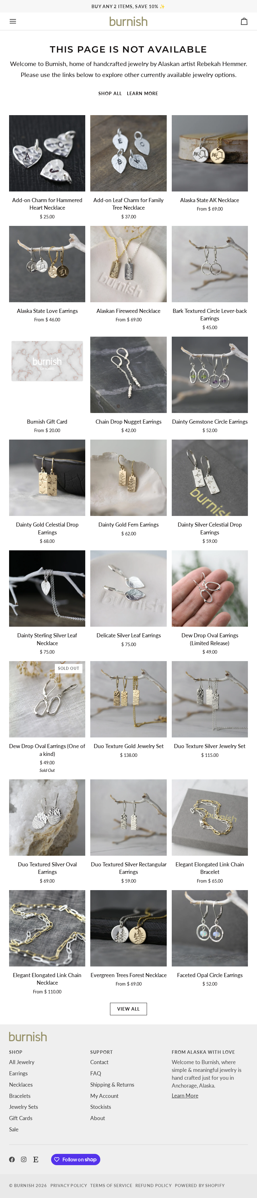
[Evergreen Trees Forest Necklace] (128, 928)
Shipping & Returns (112, 1085)
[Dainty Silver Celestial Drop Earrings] (210, 478)
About (97, 1118)
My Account (104, 1096)
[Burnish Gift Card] (47, 375)
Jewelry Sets (23, 1107)
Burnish (24, 1185)
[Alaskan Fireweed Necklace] (128, 264)
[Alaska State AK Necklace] (210, 153)
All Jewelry (21, 1062)
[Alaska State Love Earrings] (47, 264)
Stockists (100, 1107)
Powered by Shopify (200, 1185)
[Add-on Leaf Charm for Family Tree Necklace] (128, 153)
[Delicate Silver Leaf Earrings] (128, 588)
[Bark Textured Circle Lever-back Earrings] (210, 264)
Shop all (110, 93)
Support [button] (101, 1052)
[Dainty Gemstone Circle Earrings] (210, 375)
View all (128, 1009)
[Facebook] (12, 1159)
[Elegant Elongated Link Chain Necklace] (47, 928)
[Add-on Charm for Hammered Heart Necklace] (47, 153)
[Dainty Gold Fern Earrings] (128, 478)
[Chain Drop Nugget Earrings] (128, 375)
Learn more (142, 93)
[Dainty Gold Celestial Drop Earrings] (47, 478)
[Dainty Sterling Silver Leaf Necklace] (47, 588)
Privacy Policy (68, 1185)
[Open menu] (18, 21)
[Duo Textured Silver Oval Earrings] (47, 817)
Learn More (185, 1096)
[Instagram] (24, 1159)
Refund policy (153, 1185)
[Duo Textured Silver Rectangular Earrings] (128, 817)
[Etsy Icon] (36, 1159)
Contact (99, 1062)
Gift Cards (20, 1118)
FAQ (95, 1073)
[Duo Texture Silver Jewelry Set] (210, 699)
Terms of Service (111, 1185)
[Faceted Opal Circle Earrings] (210, 928)
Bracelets (19, 1096)
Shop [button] (16, 1052)
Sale (13, 1129)
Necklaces (21, 1085)
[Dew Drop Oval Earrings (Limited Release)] (210, 588)
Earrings (18, 1073)
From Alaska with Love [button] (203, 1052)
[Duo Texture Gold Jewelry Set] (128, 699)
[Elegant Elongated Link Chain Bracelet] (210, 817)
